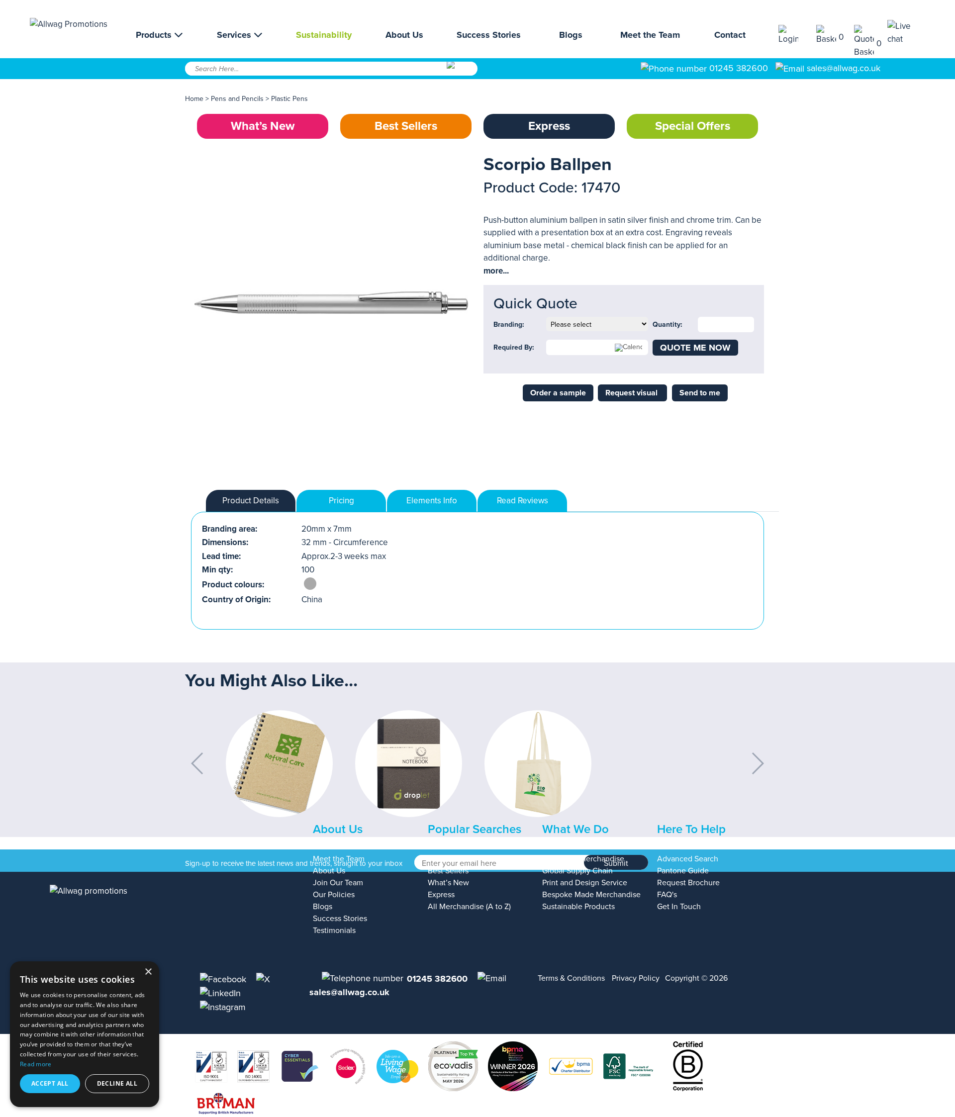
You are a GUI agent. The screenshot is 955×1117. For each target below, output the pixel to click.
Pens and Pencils (237, 98)
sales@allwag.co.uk (843, 68)
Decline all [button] (117, 1083)
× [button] (148, 972)
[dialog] (84, 1034)
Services (235, 35)
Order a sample (558, 393)
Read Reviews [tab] (522, 500)
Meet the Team (650, 35)
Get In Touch (679, 907)
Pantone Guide (683, 871)
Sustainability (324, 35)
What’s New (262, 126)
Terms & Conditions (571, 978)
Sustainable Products (578, 907)
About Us (404, 35)
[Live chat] (906, 32)
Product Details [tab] (250, 500)
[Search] (461, 72)
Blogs (570, 35)
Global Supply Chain (577, 871)
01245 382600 (737, 68)
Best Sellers (406, 126)
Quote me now (695, 347)
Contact (730, 35)
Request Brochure (688, 883)
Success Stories (489, 35)
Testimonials (334, 930)
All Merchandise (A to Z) (469, 907)
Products (155, 35)
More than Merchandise (583, 859)
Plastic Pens (289, 98)
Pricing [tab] (341, 500)
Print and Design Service (584, 883)
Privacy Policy (636, 978)
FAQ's (667, 895)
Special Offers (692, 126)
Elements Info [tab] (431, 500)
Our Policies (334, 895)
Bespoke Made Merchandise (591, 895)
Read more (36, 1064)
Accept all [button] (50, 1083)
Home (194, 98)
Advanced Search (687, 859)
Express (549, 126)
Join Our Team (338, 883)
